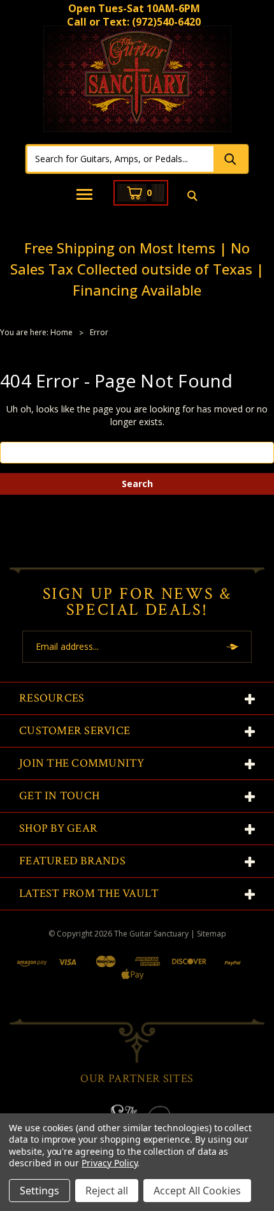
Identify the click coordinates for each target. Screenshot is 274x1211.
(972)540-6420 (166, 22)
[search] (192, 196)
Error (99, 332)
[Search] (230, 159)
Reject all (106, 1191)
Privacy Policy (109, 1163)
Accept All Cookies (197, 1191)
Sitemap (211, 933)
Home (61, 332)
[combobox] (120, 159)
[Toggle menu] (85, 195)
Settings (39, 1191)
